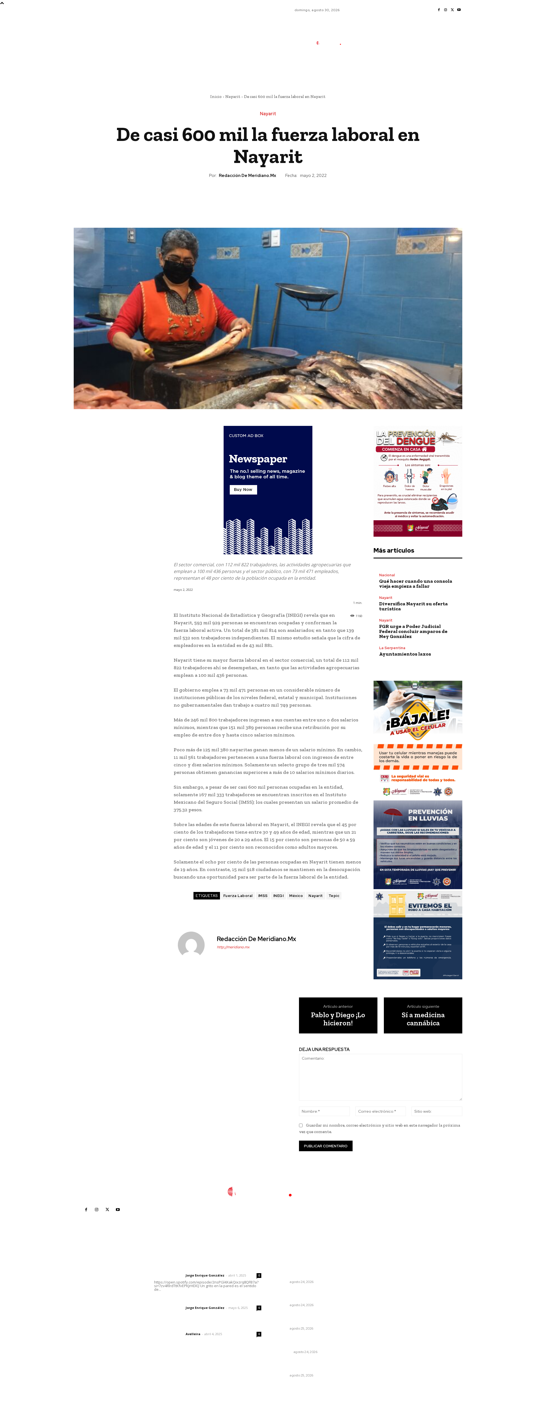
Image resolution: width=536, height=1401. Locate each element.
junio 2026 (367, 1293)
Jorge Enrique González (205, 1275)
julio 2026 (367, 1285)
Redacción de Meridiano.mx (247, 175)
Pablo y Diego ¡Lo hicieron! (338, 1019)
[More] (294, 197)
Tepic (334, 895)
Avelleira (193, 1334)
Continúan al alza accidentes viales (304, 1365)
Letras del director (169, 1275)
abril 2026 (367, 1310)
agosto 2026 (370, 1277)
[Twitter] (452, 10)
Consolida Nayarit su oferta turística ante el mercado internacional (303, 1269)
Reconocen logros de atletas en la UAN (307, 1318)
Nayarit (232, 96)
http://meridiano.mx (233, 947)
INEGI (278, 895)
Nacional (387, 575)
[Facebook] (439, 10)
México (296, 895)
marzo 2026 (369, 1318)
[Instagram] (445, 10)
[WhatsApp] (280, 197)
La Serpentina (392, 648)
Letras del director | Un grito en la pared (205, 1268)
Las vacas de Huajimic (183, 1300)
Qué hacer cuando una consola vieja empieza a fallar (415, 583)
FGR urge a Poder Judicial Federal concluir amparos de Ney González (413, 631)
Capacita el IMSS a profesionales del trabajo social (308, 1295)
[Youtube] (459, 10)
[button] (366, 67)
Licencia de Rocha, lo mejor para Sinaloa (307, 1341)
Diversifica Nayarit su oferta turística (413, 606)
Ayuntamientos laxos (405, 654)
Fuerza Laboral (238, 895)
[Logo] (332, 43)
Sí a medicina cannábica (423, 1019)
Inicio (216, 96)
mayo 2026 (368, 1302)
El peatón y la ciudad (180, 1326)
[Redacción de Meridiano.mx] (194, 945)
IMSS (263, 895)
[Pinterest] (267, 197)
